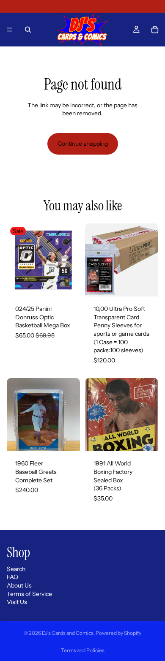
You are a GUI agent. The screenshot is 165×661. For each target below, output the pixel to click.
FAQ (12, 577)
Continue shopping (83, 143)
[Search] (28, 29)
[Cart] (155, 29)
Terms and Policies (82, 650)
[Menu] (9, 29)
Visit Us (17, 602)
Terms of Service (29, 594)
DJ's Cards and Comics (68, 633)
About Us (19, 585)
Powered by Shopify (118, 633)
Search (16, 569)
